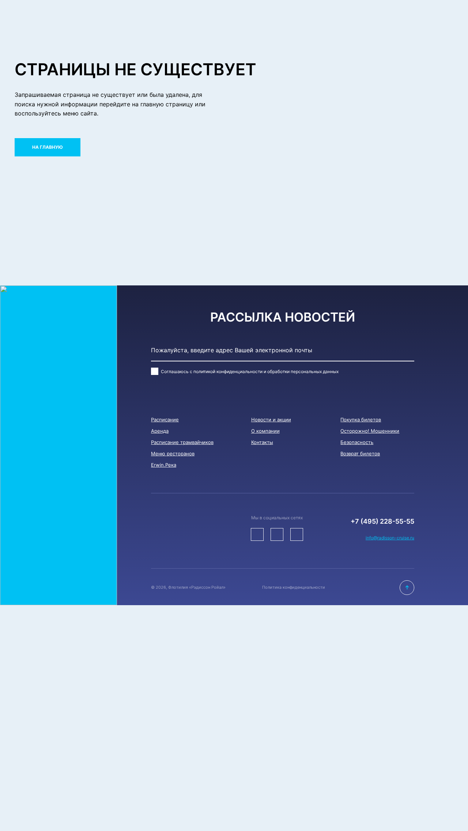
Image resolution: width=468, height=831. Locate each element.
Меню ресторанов (173, 453)
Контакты (262, 442)
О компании (265, 431)
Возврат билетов (360, 453)
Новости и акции (271, 419)
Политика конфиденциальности (293, 587)
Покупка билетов (360, 419)
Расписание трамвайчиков (182, 442)
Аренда (160, 431)
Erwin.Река (163, 465)
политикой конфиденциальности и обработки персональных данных (266, 371)
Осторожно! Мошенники (369, 431)
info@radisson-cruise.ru (390, 537)
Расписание (165, 419)
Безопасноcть (356, 442)
